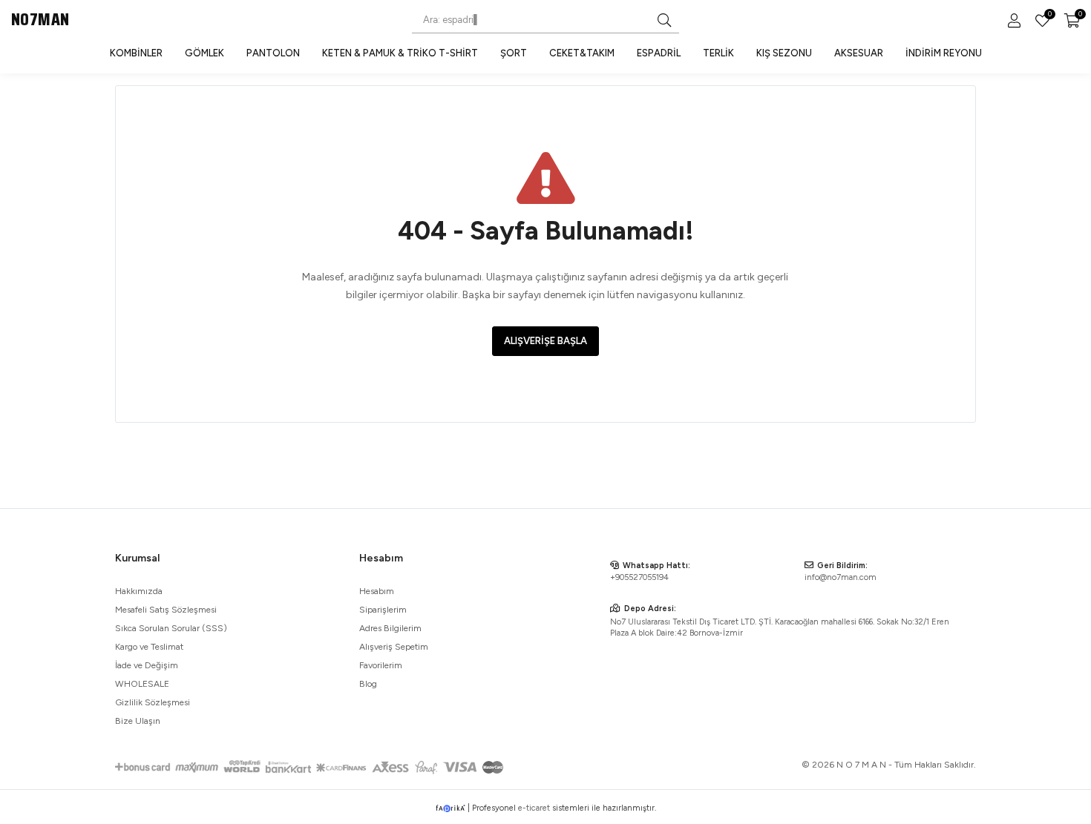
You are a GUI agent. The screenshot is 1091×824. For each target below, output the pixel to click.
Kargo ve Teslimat (149, 647)
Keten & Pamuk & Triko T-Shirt (400, 53)
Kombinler (136, 53)
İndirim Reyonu (943, 53)
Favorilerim (1048, 15)
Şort (513, 53)
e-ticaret (534, 808)
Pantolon (273, 53)
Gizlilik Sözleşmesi (152, 702)
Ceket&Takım (582, 53)
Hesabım (376, 591)
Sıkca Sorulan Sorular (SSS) (171, 628)
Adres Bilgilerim (390, 628)
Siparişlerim (383, 609)
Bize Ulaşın (137, 721)
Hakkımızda (139, 591)
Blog (368, 684)
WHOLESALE (142, 684)
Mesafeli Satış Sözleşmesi (166, 609)
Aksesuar (858, 53)
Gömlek (204, 53)
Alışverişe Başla (545, 340)
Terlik (718, 53)
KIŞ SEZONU (784, 53)
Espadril (659, 53)
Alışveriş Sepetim (393, 647)
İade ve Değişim (146, 665)
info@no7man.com (841, 577)
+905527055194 (639, 577)
